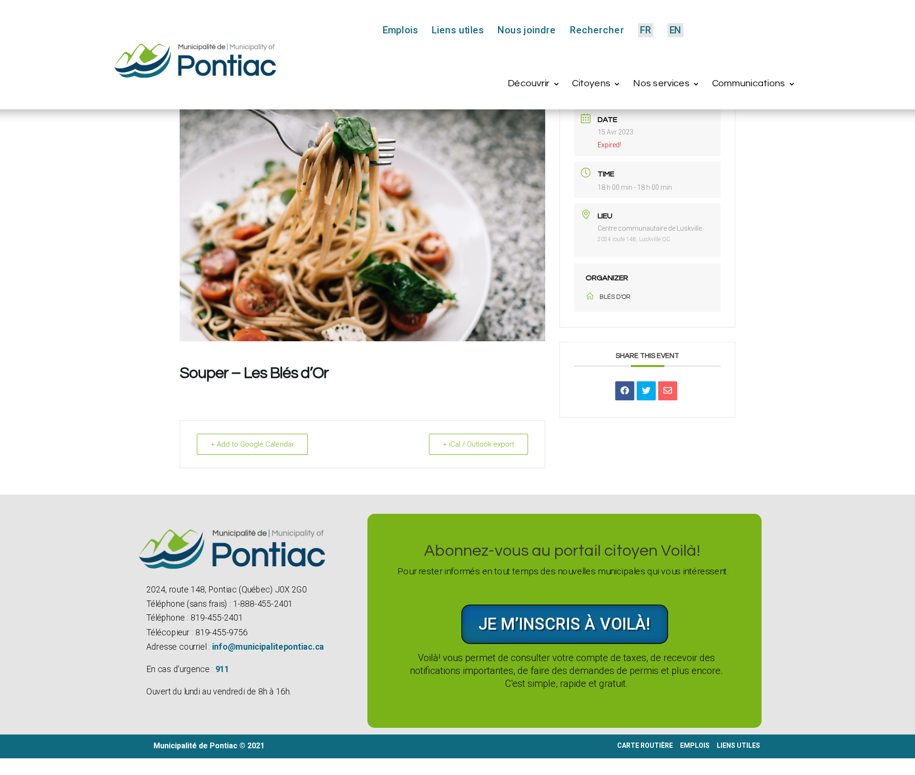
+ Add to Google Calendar (252, 444)
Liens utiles (458, 31)
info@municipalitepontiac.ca (268, 647)
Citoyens (591, 84)
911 (222, 669)
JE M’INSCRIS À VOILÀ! (564, 623)
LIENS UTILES (739, 745)
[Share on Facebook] (624, 390)
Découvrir (528, 84)
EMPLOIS (695, 745)
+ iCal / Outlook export (478, 444)
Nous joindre (527, 31)
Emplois (400, 31)
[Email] (667, 390)
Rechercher (596, 31)
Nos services (661, 84)
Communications (748, 84)
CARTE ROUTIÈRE (645, 745)
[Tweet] (646, 390)
